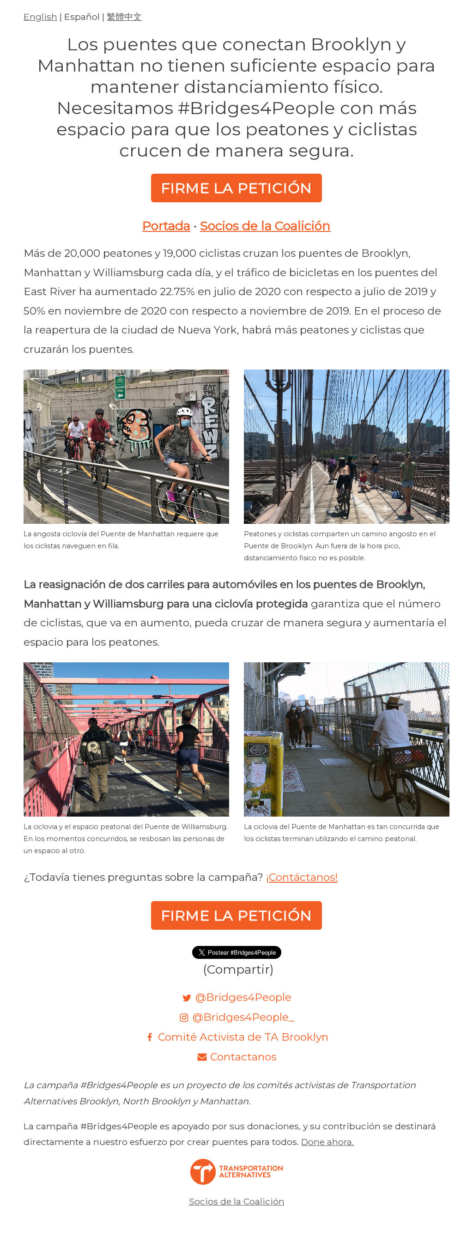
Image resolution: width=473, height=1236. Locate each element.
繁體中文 (124, 16)
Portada (166, 225)
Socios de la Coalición (265, 225)
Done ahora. (327, 1141)
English (40, 16)
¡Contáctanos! (302, 877)
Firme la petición (236, 188)
